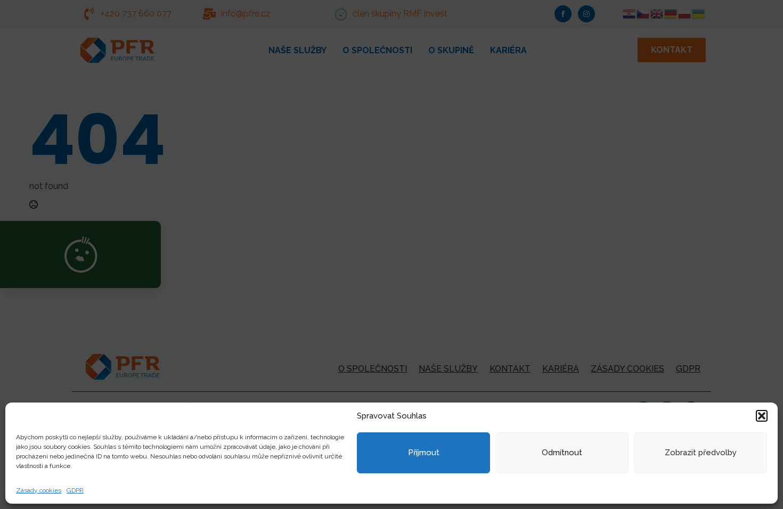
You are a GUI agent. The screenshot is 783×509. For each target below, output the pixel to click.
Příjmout (423, 452)
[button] (761, 416)
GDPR (75, 490)
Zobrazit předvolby (701, 452)
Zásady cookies (38, 490)
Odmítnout (562, 452)
